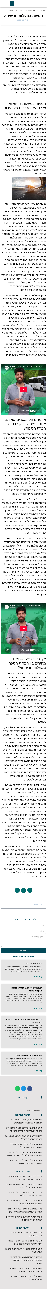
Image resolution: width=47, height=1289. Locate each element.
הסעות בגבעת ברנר (33, 964)
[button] (12, 3)
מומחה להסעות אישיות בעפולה (28, 1055)
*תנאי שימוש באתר (34, 1110)
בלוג (35, 10)
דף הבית (42, 10)
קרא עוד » (38, 977)
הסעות (30, 10)
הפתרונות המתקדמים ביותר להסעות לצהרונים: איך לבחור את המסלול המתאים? (26, 1260)
